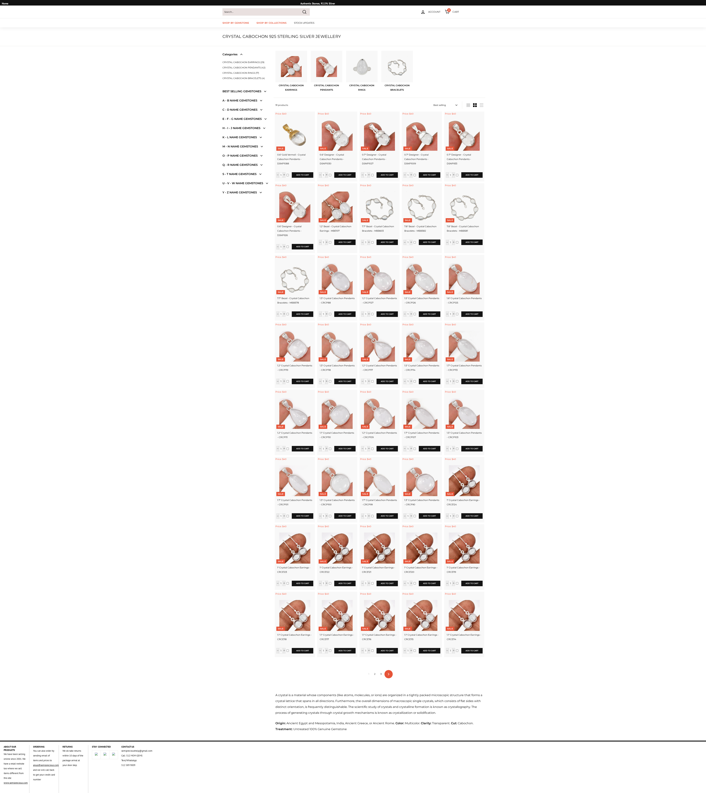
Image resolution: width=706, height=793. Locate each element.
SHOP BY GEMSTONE (235, 22)
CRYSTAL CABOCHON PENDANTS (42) (243, 67)
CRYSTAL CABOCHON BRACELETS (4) (243, 78)
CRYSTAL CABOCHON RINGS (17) (240, 73)
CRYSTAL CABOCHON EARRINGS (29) (243, 62)
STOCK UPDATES (304, 22)
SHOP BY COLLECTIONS (271, 22)
